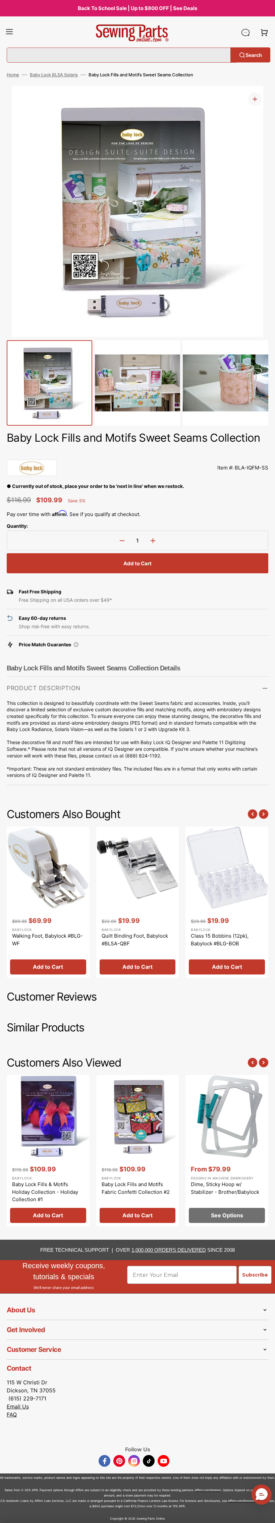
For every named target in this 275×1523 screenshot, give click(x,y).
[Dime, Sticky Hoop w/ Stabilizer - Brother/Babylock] (226, 1150)
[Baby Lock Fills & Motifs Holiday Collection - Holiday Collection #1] (48, 1150)
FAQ (12, 1414)
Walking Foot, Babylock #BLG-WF (47, 940)
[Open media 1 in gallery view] (255, 99)
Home (13, 74)
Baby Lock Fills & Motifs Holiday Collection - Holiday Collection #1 (45, 1192)
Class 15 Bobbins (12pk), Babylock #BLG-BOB (220, 940)
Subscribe (255, 1275)
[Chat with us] (245, 32)
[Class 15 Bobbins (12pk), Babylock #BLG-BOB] (226, 902)
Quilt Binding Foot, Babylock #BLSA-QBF (135, 940)
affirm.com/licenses (241, 1501)
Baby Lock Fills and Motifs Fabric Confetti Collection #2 (136, 1188)
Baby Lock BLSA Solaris (54, 74)
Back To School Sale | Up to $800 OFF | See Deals (137, 8)
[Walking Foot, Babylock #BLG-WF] (48, 902)
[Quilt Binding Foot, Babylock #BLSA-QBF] (137, 902)
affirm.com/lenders (208, 1490)
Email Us (18, 1406)
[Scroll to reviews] (137, 452)
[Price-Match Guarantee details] (76, 644)
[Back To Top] (265, 1513)
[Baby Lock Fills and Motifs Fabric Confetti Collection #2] (137, 1150)
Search (253, 55)
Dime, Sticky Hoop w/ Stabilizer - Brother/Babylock (225, 1188)
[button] (9, 32)
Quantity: (17, 526)
